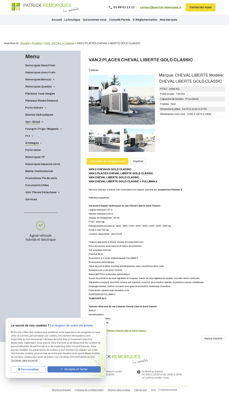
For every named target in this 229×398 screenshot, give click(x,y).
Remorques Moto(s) (38, 79)
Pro (27, 135)
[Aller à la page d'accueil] (45, 7)
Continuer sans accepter (24, 360)
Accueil (57, 19)
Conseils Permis (119, 19)
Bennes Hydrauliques (39, 114)
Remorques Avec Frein (40, 72)
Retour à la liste (213, 338)
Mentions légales (61, 390)
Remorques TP (35, 157)
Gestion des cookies (119, 390)
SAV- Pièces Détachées (40, 192)
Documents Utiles (37, 185)
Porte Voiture (34, 107)
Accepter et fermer (76, 369)
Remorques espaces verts (42, 164)
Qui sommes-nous (94, 19)
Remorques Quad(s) (38, 86)
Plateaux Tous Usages (40, 93)
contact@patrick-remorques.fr (161, 7)
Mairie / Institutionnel (39, 171)
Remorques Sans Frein (40, 65)
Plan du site (140, 390)
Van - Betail (32, 121)
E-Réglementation (145, 19)
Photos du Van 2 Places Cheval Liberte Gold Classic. (118, 331)
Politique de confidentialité (89, 390)
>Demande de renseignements (107, 161)
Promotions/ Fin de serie (41, 178)
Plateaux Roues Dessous (41, 100)
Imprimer (138, 161)
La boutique (72, 19)
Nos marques (168, 19)
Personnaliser (30, 369)
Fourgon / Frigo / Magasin (42, 128)
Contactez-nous (200, 7)
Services (31, 199)
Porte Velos (33, 150)
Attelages (32, 143)
